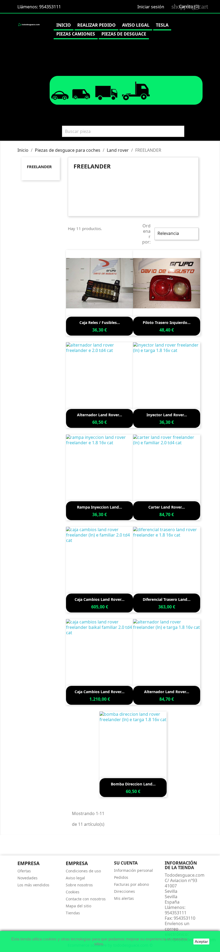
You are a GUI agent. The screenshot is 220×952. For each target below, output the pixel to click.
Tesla (162, 25)
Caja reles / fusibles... (99, 322)
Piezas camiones (75, 34)
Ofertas (24, 870)
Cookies (72, 891)
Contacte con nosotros (86, 898)
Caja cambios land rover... (99, 599)
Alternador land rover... (99, 414)
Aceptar (201, 941)
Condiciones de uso (83, 870)
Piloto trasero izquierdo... (166, 322)
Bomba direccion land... (133, 784)
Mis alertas (124, 898)
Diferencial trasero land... (166, 599)
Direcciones (124, 891)
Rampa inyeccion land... (99, 507)
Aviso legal (135, 25)
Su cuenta (126, 863)
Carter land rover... (166, 507)
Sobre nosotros (79, 884)
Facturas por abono (131, 884)
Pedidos (121, 877)
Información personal (133, 870)
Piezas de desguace (123, 34)
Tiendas (73, 912)
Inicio (63, 25)
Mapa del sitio (78, 905)
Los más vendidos (33, 884)
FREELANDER (39, 166)
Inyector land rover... (166, 414)
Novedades (27, 877)
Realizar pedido (96, 25)
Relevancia (175, 233)
